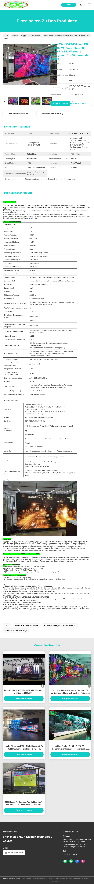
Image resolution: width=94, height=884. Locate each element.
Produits (15, 35)
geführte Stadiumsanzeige (26, 625)
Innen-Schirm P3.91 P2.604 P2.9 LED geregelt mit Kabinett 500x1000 (24, 691)
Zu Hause (6, 36)
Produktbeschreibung (52, 113)
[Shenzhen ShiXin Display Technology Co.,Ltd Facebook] (77, 861)
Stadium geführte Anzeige (15, 630)
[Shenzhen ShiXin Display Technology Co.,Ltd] (15, 4)
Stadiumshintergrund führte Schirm (59, 625)
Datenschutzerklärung (9, 878)
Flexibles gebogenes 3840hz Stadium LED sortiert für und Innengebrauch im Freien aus (70, 691)
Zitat (68, 5)
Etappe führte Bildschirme (30, 35)
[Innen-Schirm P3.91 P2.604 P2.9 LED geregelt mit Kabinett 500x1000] (24, 669)
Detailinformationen (19, 113)
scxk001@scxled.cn (15, 852)
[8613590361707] (65, 861)
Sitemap (18, 878)
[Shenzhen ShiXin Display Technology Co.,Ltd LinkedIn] (83, 861)
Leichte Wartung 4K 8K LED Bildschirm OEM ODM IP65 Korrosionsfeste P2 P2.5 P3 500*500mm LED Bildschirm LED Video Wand (24, 747)
